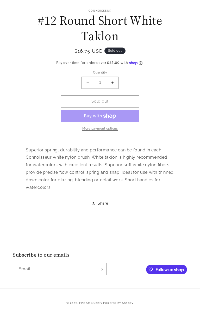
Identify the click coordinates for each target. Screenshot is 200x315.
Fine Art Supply (90, 303)
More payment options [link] (100, 128)
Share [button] (103, 203)
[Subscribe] (101, 269)
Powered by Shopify (118, 303)
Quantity (100, 72)
